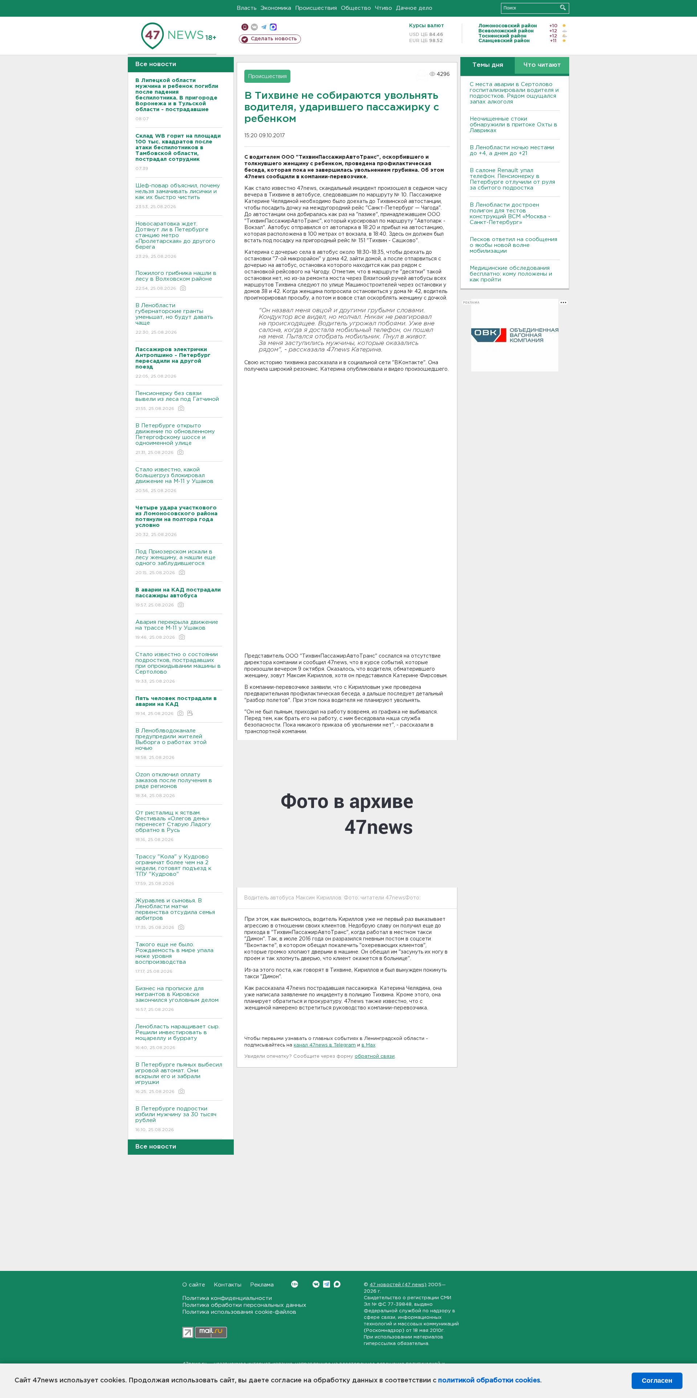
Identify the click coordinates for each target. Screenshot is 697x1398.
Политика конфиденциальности (227, 1298)
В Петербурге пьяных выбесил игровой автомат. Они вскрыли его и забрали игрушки (178, 1078)
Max (337, 1284)
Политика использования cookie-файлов (239, 1312)
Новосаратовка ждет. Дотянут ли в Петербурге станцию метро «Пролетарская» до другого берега (175, 240)
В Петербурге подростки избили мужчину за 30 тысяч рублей (175, 1119)
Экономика (276, 8)
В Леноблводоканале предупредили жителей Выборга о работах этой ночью (171, 744)
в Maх (368, 1045)
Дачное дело (414, 8)
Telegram (326, 1284)
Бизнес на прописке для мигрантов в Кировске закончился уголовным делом (177, 999)
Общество (356, 8)
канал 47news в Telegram (325, 1045)
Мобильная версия (244, 27)
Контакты (227, 1285)
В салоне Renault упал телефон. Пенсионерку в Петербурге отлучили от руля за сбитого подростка (512, 179)
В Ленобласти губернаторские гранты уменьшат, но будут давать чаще (174, 318)
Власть (247, 8)
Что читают (542, 65)
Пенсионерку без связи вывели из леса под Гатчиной (177, 401)
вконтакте (254, 27)
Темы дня (487, 65)
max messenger (273, 27)
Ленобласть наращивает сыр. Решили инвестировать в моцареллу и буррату (177, 1037)
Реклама (262, 1285)
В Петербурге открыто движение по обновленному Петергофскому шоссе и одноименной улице (175, 439)
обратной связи (375, 1056)
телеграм (263, 27)
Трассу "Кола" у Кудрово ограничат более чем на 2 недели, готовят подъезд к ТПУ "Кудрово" (173, 870)
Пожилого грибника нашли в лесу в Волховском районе (175, 280)
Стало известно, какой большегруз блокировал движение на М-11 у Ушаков (174, 480)
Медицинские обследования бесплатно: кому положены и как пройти (511, 274)
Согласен (657, 1380)
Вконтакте (316, 1284)
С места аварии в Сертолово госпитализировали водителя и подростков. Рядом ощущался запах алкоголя (514, 93)
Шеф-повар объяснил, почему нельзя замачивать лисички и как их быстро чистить (177, 196)
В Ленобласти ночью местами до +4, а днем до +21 (512, 150)
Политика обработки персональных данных (244, 1305)
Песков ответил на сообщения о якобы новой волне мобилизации (513, 245)
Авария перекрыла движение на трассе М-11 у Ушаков (176, 629)
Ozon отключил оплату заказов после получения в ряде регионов (173, 785)
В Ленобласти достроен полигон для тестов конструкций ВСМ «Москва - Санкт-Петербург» (510, 214)
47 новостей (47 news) (398, 1285)
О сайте (193, 1285)
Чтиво (383, 8)
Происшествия (316, 8)
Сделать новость (274, 39)
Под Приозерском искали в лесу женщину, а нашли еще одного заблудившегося (175, 562)
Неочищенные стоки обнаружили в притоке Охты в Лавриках (513, 125)
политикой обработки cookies (489, 1380)
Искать (563, 7)
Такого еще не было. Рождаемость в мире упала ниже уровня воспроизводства (174, 958)
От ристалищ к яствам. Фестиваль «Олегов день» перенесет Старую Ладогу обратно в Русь (173, 826)
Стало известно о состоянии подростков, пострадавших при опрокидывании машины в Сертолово (178, 667)
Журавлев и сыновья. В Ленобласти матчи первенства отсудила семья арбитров (175, 914)
